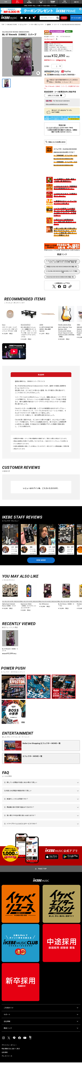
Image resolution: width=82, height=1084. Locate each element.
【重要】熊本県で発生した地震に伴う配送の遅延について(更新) (41, 5)
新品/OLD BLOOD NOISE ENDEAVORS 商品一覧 (62, 266)
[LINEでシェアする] (64, 286)
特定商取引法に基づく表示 (11, 1048)
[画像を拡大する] (38, 73)
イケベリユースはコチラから (61, 819)
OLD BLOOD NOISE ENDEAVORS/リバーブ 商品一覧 (62, 271)
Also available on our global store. (57, 104)
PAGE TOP (42, 869)
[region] (41, 642)
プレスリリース (7, 1056)
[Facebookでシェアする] (59, 286)
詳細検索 (64, 18)
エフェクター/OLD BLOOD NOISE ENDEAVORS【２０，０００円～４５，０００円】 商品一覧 (62, 261)
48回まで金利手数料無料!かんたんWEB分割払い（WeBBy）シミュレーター (63, 81)
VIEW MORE (41, 560)
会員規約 (5, 1052)
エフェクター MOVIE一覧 (32, 756)
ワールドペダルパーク (54, 127)
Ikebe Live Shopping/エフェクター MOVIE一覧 (41, 743)
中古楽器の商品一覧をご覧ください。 (44, 802)
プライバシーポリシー (9, 1045)
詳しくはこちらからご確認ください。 (31, 810)
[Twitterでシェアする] (54, 286)
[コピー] (70, 286)
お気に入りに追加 (53, 95)
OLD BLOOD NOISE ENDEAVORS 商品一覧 (60, 277)
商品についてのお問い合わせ (56, 142)
